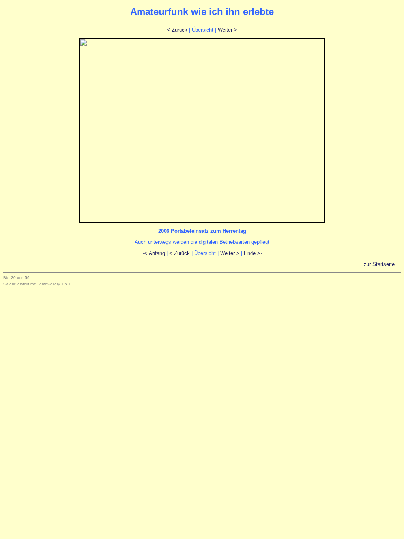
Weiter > (227, 30)
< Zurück (177, 30)
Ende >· (253, 253)
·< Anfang (153, 253)
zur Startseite (381, 264)
